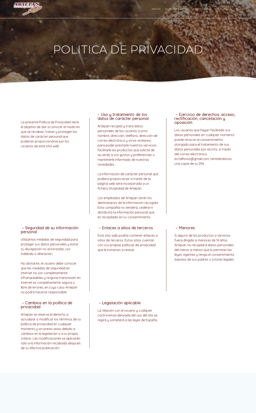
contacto (224, 8)
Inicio (156, 8)
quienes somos (177, 8)
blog (240, 8)
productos (202, 8)
